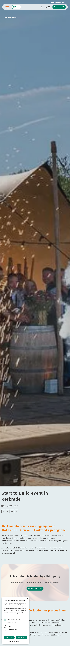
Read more (6, 615)
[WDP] (7, 7)
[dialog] (15, 620)
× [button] (27, 599)
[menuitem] (3, 511)
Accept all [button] (9, 637)
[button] (58, 2)
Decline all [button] (21, 637)
